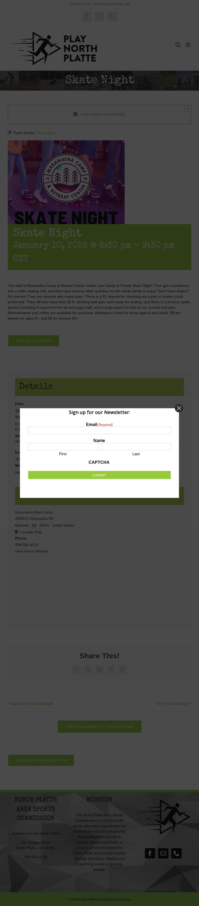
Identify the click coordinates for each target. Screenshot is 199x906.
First (63, 454)
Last (136, 454)
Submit (99, 475)
